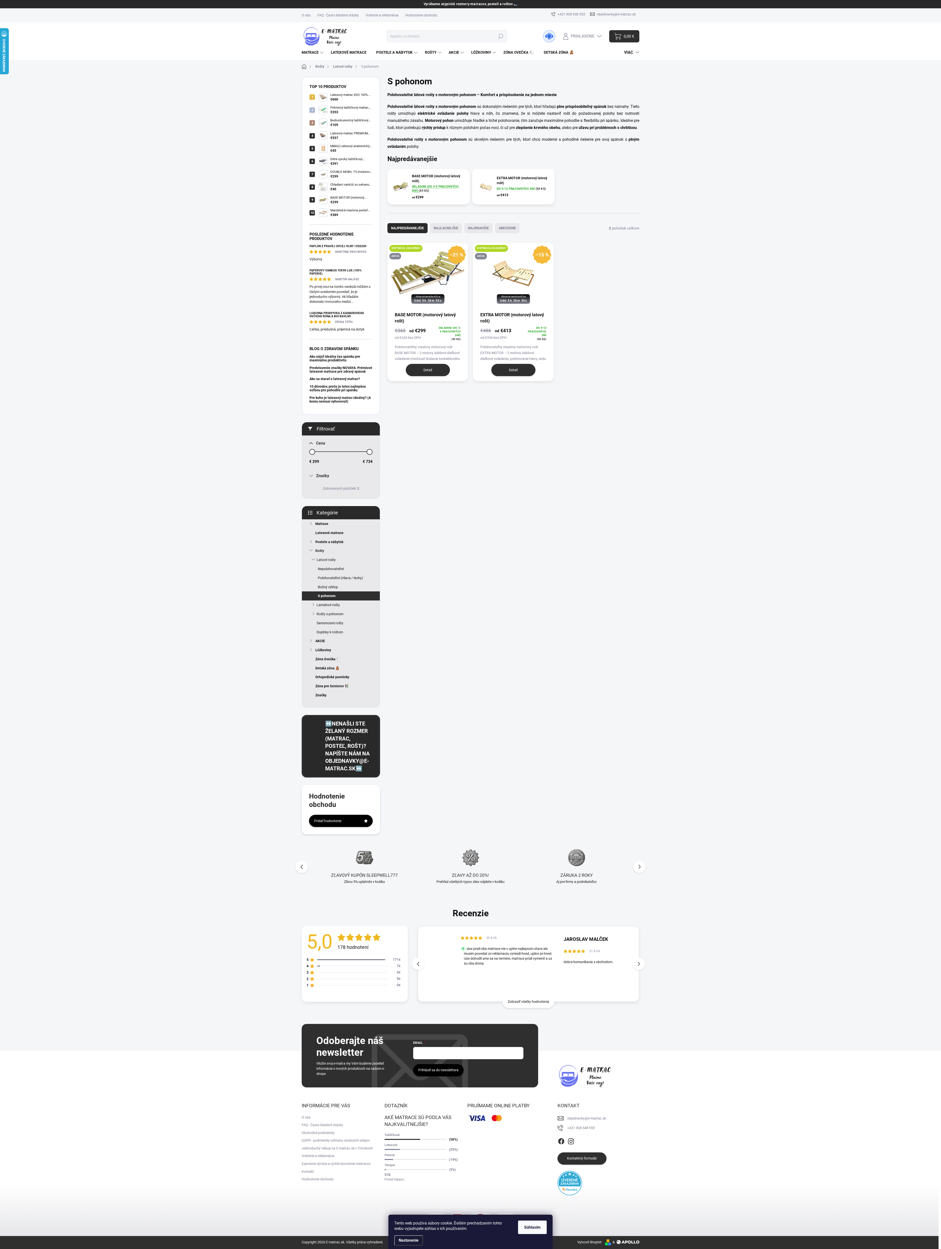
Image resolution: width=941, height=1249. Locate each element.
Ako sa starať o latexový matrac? (335, 379)
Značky (320, 695)
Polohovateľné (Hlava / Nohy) (340, 578)
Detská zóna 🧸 (327, 668)
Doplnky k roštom (330, 632)
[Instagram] (571, 1140)
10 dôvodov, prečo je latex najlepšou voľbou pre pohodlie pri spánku (338, 388)
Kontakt (308, 1171)
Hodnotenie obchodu (421, 15)
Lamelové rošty (328, 605)
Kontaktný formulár (582, 1158)
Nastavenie (409, 1240)
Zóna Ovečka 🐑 (327, 659)
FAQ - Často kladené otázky (338, 15)
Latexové (390, 1145)
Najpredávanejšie (407, 228)
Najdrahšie (478, 228)
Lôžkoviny (323, 650)
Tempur (389, 1165)
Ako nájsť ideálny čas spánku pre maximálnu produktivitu (335, 358)
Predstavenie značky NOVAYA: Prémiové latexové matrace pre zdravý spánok (341, 369)
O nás (306, 15)
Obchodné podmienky (318, 1133)
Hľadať (500, 36)
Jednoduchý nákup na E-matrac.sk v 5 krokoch (337, 1148)
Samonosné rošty (330, 623)
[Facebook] (561, 1140)
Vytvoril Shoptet (589, 1242)
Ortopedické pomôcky (332, 677)
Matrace (321, 524)
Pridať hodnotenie (327, 821)
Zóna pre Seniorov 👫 (332, 686)
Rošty (319, 551)
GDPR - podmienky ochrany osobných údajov (336, 1140)
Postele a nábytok (329, 542)
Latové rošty (326, 560)
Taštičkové (392, 1135)
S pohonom (326, 596)
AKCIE (320, 641)
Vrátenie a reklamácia (382, 15)
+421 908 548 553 (581, 1128)
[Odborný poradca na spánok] (549, 36)
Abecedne (507, 228)
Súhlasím (532, 1227)
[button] (639, 867)
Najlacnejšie (446, 228)
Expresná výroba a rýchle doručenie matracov (336, 1164)
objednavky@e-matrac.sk (586, 1118)
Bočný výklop (328, 587)
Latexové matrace (329, 533)
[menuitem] (313, 52)
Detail (427, 370)
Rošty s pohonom (330, 614)
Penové (389, 1155)
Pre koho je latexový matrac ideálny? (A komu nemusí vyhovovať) (340, 399)
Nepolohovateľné (331, 569)
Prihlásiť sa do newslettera (438, 1070)
